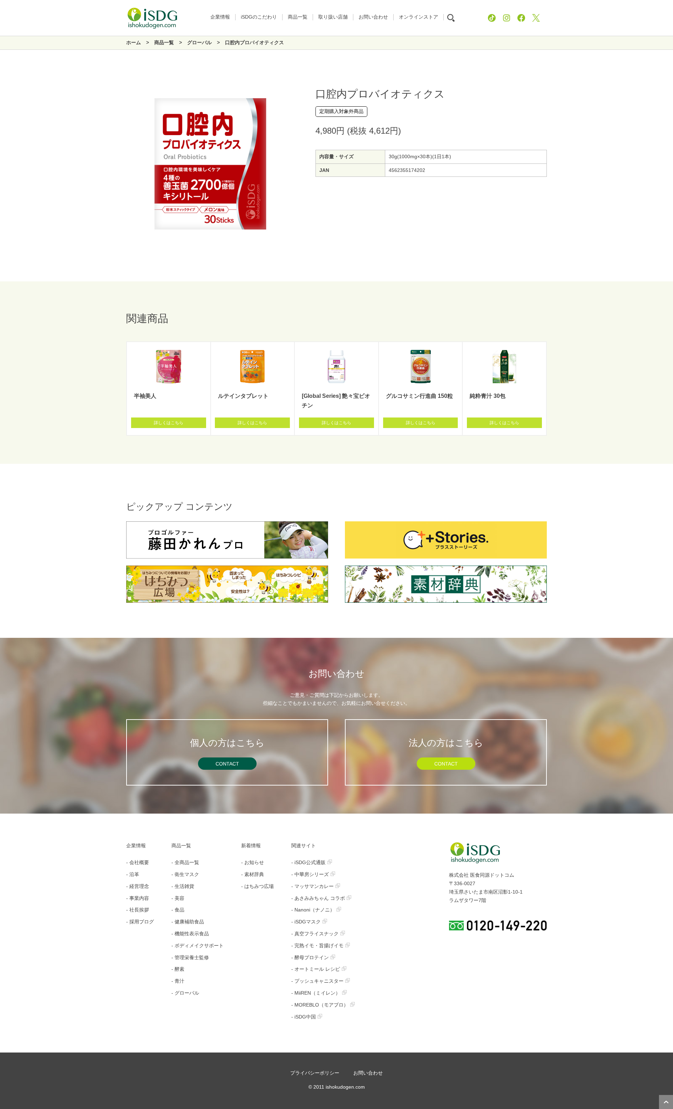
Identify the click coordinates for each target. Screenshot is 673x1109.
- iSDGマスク (306, 921)
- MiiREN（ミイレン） (315, 993)
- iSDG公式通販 (308, 862)
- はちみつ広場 (257, 886)
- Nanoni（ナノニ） (313, 910)
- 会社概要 (137, 862)
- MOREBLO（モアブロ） (319, 1005)
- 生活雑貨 (182, 886)
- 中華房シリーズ (310, 874)
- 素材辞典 (252, 874)
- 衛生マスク (185, 874)
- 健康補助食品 (187, 921)
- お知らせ (252, 862)
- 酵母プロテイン (310, 957)
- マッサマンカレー (312, 886)
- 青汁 (177, 981)
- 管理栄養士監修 (190, 957)
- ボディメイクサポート (197, 945)
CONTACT (227, 764)
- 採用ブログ (140, 921)
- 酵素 (177, 969)
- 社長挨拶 (137, 910)
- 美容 (177, 898)
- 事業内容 (137, 898)
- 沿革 (132, 874)
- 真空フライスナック (315, 933)
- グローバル (185, 993)
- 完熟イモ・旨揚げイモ (317, 945)
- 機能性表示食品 (190, 933)
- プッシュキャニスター (317, 981)
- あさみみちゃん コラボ (318, 898)
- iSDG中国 (303, 1017)
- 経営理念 (137, 886)
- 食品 (177, 910)
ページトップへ (666, 1102)
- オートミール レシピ (315, 969)
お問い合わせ (368, 1073)
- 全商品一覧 (185, 862)
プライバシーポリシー (314, 1073)
